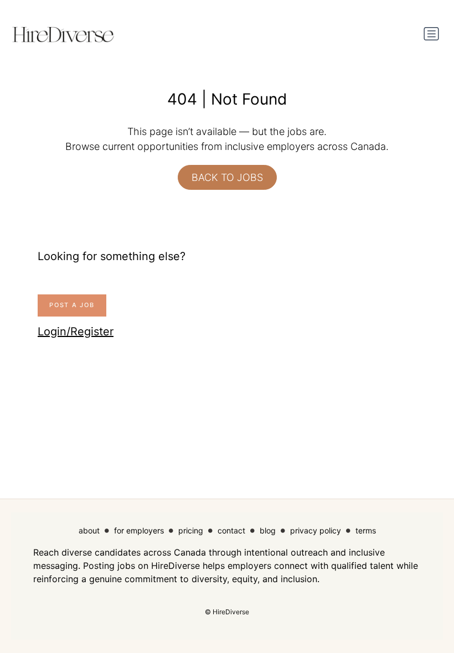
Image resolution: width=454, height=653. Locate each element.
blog (268, 530)
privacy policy (315, 530)
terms (365, 530)
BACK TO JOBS (227, 177)
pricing (190, 530)
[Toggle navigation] (431, 33)
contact (231, 530)
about (89, 530)
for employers (139, 530)
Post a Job (72, 305)
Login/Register (76, 331)
